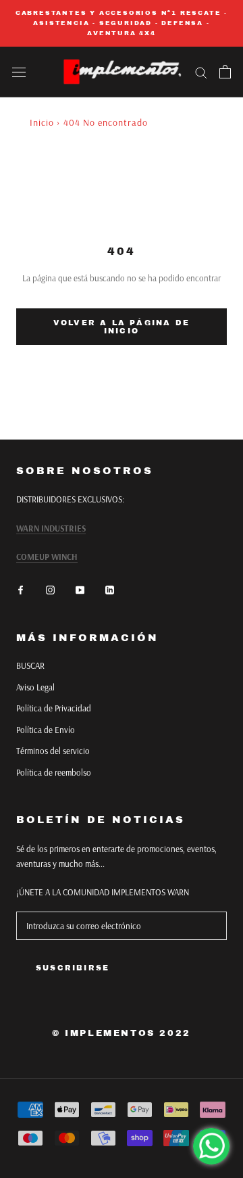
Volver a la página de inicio (121, 327)
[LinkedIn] (109, 589)
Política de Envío (45, 729)
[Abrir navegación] (19, 72)
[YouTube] (80, 589)
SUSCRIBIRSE (72, 968)
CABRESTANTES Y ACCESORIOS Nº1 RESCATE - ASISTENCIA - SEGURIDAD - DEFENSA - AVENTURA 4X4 (121, 23)
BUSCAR (30, 665)
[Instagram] (50, 589)
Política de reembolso (53, 772)
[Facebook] (20, 589)
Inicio (42, 122)
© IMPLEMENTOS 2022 (121, 1033)
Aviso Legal (35, 687)
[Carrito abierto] (225, 71)
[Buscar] (201, 72)
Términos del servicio (53, 750)
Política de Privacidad (53, 708)
